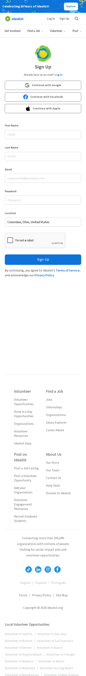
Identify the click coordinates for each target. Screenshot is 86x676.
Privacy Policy (44, 275)
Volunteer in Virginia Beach (23, 654)
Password (10, 191)
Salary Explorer (56, 422)
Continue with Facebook (46, 97)
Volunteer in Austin (50, 648)
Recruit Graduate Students (25, 518)
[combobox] (43, 222)
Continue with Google (46, 85)
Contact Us (53, 478)
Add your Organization (23, 490)
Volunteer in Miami (51, 661)
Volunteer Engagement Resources (23, 504)
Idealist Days (22, 443)
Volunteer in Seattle (18, 634)
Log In (51, 19)
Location (10, 213)
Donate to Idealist (58, 493)
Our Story (52, 462)
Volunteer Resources (21, 433)
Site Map (62, 595)
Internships (54, 407)
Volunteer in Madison (19, 661)
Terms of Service (68, 270)
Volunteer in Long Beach (56, 668)
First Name (11, 126)
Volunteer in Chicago (60, 654)
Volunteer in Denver (18, 648)
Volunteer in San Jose (51, 634)
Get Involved (12, 31)
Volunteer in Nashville (20, 668)
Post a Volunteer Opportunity (25, 478)
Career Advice (55, 430)
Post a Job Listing (26, 468)
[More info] (43, 222)
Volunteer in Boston (18, 641)
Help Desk (53, 485)
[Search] (76, 18)
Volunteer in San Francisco (55, 641)
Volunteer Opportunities (24, 401)
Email (8, 170)
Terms (23, 595)
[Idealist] (14, 18)
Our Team (52, 470)
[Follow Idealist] (28, 569)
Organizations (24, 424)
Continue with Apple (46, 109)
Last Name (11, 148)
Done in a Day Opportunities (24, 414)
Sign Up (64, 19)
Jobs (49, 399)
